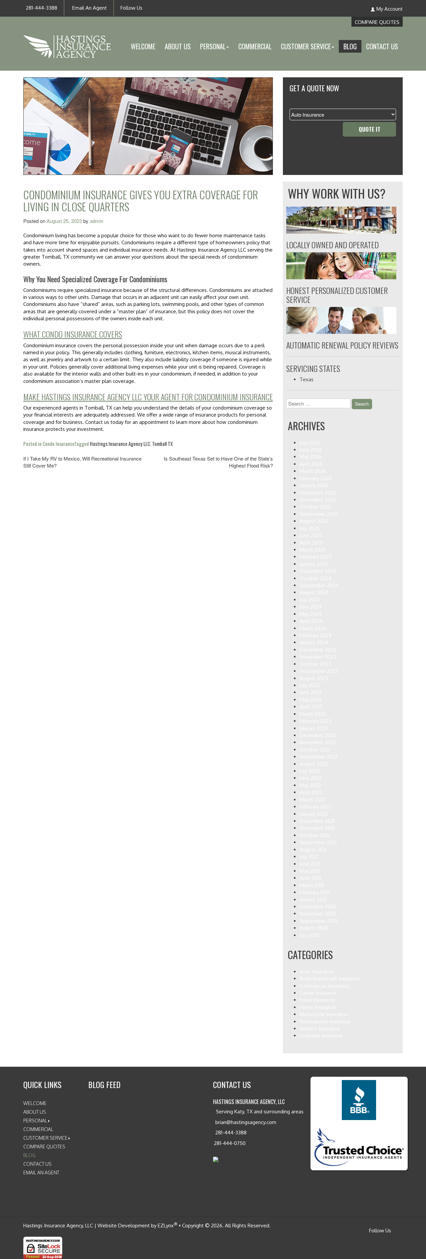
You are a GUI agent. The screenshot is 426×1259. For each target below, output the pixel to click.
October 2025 (315, 507)
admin (96, 220)
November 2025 (318, 500)
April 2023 (311, 706)
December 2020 (318, 906)
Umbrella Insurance (321, 1035)
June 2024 (311, 607)
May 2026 (310, 457)
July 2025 (310, 528)
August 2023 (314, 678)
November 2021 (317, 828)
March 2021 (312, 885)
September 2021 (318, 842)
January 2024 (314, 642)
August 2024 (314, 592)
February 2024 (315, 635)
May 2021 (310, 871)
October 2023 (315, 664)
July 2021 (309, 856)
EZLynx (166, 1225)
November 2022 (318, 742)
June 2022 (310, 778)
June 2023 (310, 692)
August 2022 (314, 764)
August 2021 (313, 849)
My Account (389, 9)
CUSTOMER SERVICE (306, 46)
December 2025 (318, 493)
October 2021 (314, 835)
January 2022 (314, 814)
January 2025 (314, 564)
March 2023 (312, 714)
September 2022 (319, 756)
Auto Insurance (316, 971)
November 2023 (318, 656)
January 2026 (314, 485)
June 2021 (310, 864)
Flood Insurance (317, 1000)
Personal (35, 1120)
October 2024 (315, 578)
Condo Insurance (58, 443)
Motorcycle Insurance (323, 1014)
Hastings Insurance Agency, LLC (58, 1225)
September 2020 (319, 921)
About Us (178, 46)
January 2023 (314, 728)
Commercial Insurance (324, 986)
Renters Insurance (320, 1028)
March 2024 (313, 628)
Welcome (143, 46)
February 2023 (315, 721)
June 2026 (311, 450)
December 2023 (318, 649)
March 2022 (312, 799)
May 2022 (310, 785)
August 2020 (314, 928)
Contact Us (382, 46)
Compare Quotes (377, 22)
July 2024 (310, 600)
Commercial (255, 46)
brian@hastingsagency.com (245, 1122)
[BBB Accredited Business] (359, 1100)
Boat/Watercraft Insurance (330, 978)
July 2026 (310, 443)
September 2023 (319, 671)
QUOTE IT (369, 129)
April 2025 (311, 543)
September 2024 (319, 585)
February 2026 (315, 478)
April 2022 (311, 792)
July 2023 (310, 685)
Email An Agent (89, 8)
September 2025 (319, 514)
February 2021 (315, 892)
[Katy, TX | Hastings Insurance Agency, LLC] (67, 40)
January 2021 (313, 899)
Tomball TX (162, 443)
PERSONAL (213, 46)
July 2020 (310, 935)
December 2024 (318, 571)
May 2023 (310, 699)
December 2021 (317, 821)
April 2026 (311, 464)
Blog (350, 46)
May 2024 (310, 614)
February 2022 (315, 806)
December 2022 (318, 735)
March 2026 (313, 471)
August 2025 (314, 521)
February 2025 (315, 557)
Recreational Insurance (325, 1021)
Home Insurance (318, 1007)
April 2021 (310, 878)
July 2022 (310, 771)
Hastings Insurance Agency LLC (120, 443)
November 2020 (318, 913)
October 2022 (315, 749)
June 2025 (311, 535)
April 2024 (311, 621)
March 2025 (313, 550)
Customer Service (45, 1138)
